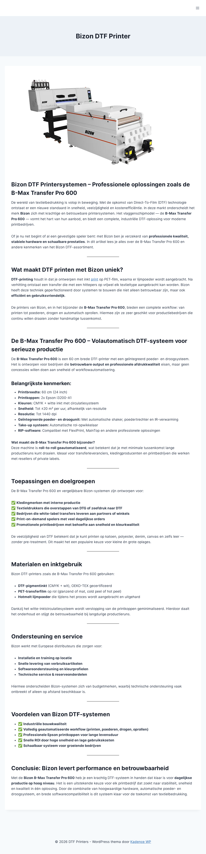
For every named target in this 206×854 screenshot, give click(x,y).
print (94, 279)
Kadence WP (140, 842)
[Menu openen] (197, 8)
